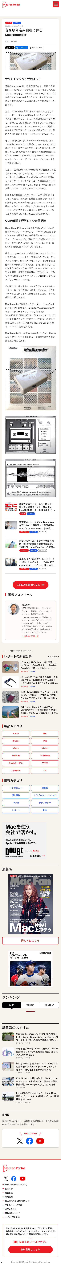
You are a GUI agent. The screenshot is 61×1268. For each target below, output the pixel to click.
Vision (45, 748)
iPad (45, 741)
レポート (17, 22)
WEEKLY (30, 1005)
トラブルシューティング (45, 795)
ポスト (11, 47)
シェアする (23, 47)
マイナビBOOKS (12, 1217)
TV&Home (45, 756)
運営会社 (9, 1193)
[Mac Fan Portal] (11, 5)
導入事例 (16, 795)
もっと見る (52, 656)
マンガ (16, 803)
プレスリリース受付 (13, 1205)
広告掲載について (12, 1213)
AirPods (16, 756)
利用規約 (9, 1197)
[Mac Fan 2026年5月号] (30, 904)
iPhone (16, 741)
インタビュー (16, 788)
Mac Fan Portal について (16, 1185)
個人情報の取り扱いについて (17, 1201)
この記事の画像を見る (30, 585)
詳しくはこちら (30, 940)
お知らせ (9, 1189)
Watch (16, 748)
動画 (45, 810)
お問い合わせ (10, 1209)
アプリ (45, 763)
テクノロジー (45, 803)
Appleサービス (16, 763)
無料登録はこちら (30, 1249)
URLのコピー (37, 47)
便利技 (45, 788)
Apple (9, 22)
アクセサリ (16, 770)
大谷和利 (14, 41)
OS (45, 770)
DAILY (12, 1005)
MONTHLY (49, 1005)
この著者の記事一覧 (30, 636)
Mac (45, 733)
